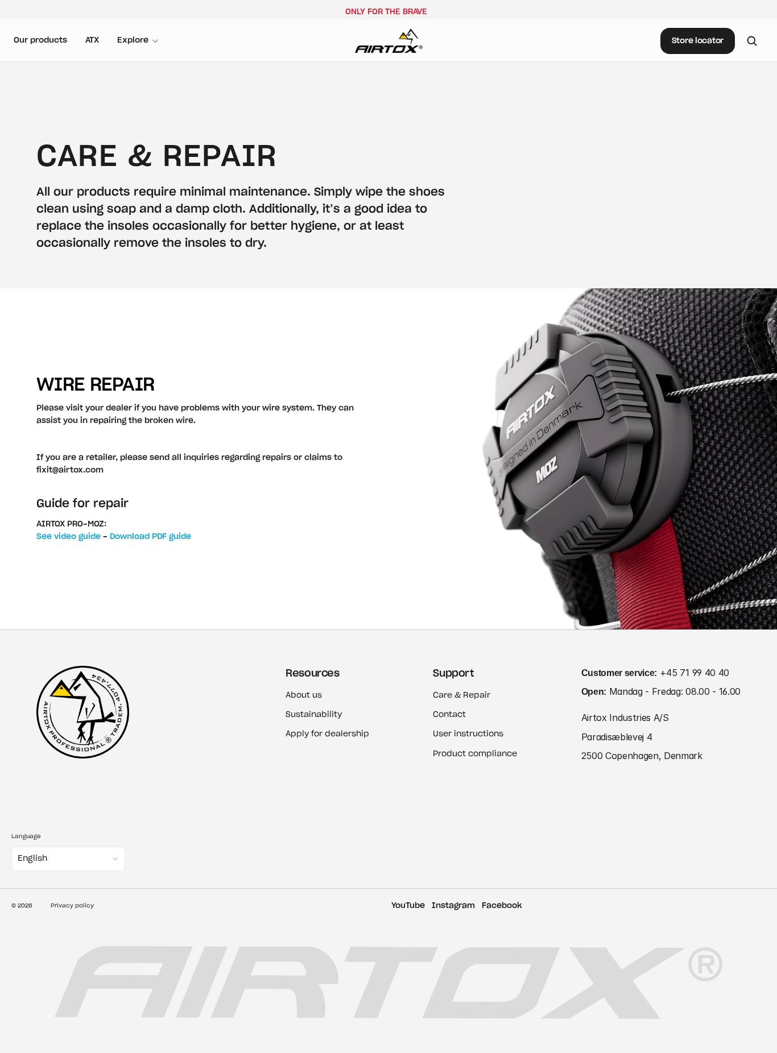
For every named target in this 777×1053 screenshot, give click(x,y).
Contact (449, 715)
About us (304, 695)
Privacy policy (72, 906)
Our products (40, 40)
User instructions (468, 734)
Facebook (502, 906)
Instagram (453, 906)
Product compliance (475, 754)
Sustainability (314, 715)
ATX (92, 40)
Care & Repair (461, 695)
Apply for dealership (327, 734)
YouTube (408, 906)
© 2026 (21, 906)
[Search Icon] (752, 41)
